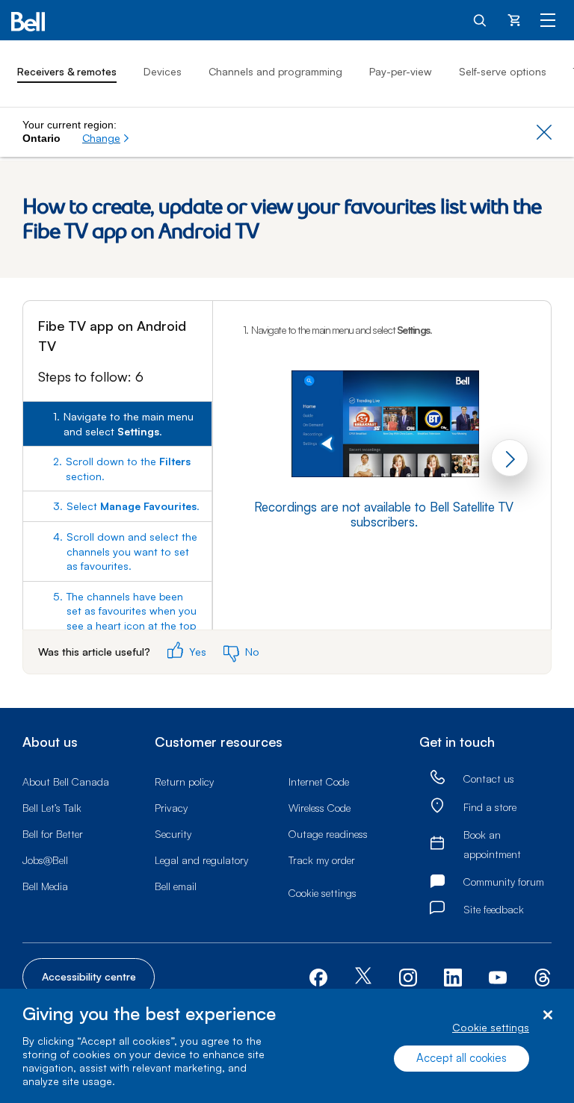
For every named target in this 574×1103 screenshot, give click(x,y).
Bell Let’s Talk (51, 807)
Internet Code (318, 781)
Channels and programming (275, 71)
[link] (437, 777)
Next (509, 457)
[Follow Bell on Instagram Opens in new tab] (408, 978)
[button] (106, 138)
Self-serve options (502, 71)
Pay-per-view (400, 71)
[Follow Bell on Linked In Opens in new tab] (453, 975)
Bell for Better (52, 833)
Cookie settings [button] (322, 892)
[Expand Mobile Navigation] (548, 19)
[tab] (117, 424)
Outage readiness (328, 833)
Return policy (184, 781)
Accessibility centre (89, 976)
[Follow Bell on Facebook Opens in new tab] (318, 975)
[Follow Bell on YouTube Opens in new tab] (498, 975)
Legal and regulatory (201, 860)
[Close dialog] (547, 1015)
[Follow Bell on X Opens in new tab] (363, 977)
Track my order (321, 860)
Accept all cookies (461, 1058)
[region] (287, 1046)
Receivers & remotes (67, 71)
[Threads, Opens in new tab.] (543, 975)
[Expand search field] (481, 19)
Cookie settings (490, 1027)
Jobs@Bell (45, 860)
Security (173, 833)
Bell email (176, 886)
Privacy (171, 807)
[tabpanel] (382, 438)
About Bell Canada (65, 781)
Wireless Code (319, 807)
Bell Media (45, 886)
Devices (163, 71)
